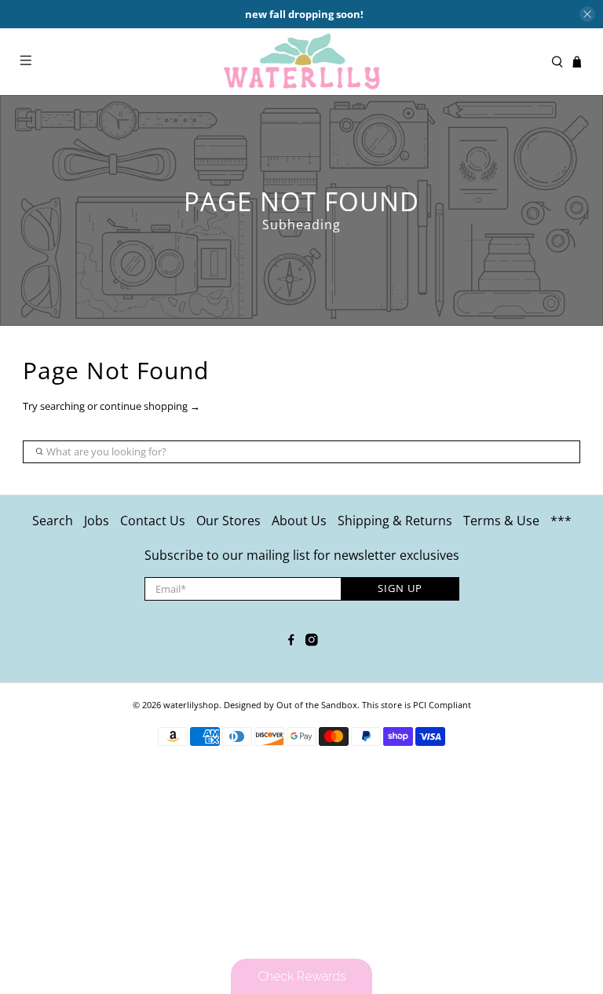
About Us (299, 520)
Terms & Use (501, 520)
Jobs (96, 520)
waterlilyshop (191, 705)
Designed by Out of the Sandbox (290, 705)
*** (561, 520)
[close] (587, 14)
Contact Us (152, 520)
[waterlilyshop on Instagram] (311, 641)
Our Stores (228, 520)
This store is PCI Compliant (416, 705)
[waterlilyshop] (301, 62)
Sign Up (400, 588)
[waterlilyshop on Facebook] (291, 641)
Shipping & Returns (395, 520)
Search (52, 520)
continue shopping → (150, 406)
